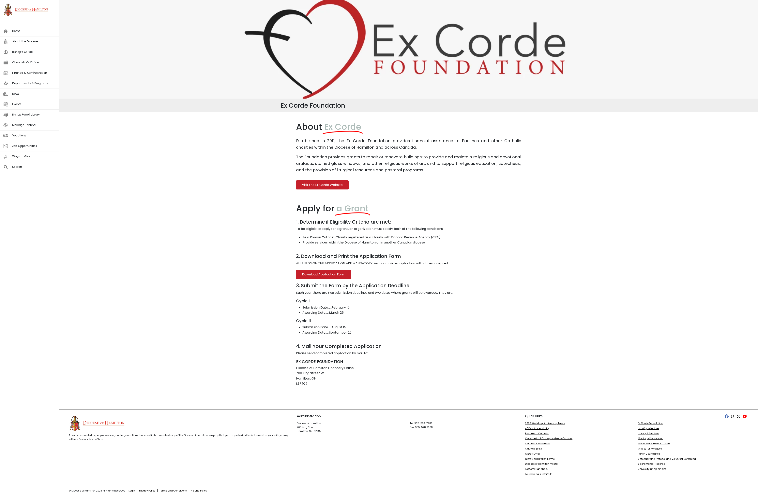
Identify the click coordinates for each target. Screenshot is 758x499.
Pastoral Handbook (536, 469)
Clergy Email (532, 453)
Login (132, 490)
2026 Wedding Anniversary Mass (545, 423)
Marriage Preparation (650, 438)
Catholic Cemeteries (537, 443)
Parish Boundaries (649, 453)
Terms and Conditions (173, 490)
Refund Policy (199, 490)
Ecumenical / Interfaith (539, 474)
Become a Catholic (537, 433)
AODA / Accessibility (537, 428)
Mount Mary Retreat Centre (654, 443)
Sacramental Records (651, 463)
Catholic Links (533, 448)
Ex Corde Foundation (650, 423)
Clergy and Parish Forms (540, 459)
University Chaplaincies (652, 469)
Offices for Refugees (650, 448)
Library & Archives (648, 433)
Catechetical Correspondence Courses (548, 438)
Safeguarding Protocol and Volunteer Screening (667, 459)
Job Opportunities (648, 428)
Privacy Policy (147, 490)
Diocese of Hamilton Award (541, 463)
